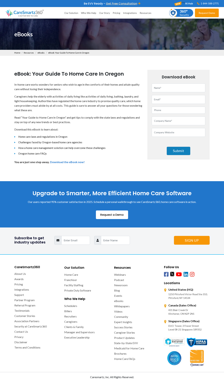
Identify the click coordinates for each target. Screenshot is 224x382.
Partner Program (24, 300)
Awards (19, 279)
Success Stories (123, 327)
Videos (118, 311)
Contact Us (21, 331)
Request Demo (207, 12)
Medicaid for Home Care (129, 348)
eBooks (41, 52)
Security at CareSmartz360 (30, 326)
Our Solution (71, 12)
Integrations (130, 12)
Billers (68, 311)
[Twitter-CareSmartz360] (172, 274)
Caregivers (70, 321)
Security (184, 12)
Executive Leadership (77, 337)
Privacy (18, 337)
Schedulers (70, 305)
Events (118, 295)
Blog (117, 290)
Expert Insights (123, 322)
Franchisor (70, 280)
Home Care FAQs (124, 358)
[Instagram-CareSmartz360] (192, 274)
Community (121, 316)
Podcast (119, 280)
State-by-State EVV (126, 343)
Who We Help (88, 12)
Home (17, 52)
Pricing (116, 12)
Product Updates (124, 337)
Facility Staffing (73, 285)
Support (19, 294)
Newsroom (121, 285)
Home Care (71, 274)
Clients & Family (74, 327)
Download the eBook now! (67, 162)
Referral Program (24, 305)
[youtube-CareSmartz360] (179, 274)
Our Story (104, 12)
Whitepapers (122, 306)
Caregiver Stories (124, 332)
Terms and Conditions (27, 347)
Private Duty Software (77, 290)
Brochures (120, 353)
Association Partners (26, 321)
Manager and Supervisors (79, 332)
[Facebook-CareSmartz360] (166, 274)
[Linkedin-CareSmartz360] (186, 274)
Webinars (120, 274)
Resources (145, 12)
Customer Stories (24, 315)
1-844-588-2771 (209, 3)
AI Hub (189, 3)
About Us (20, 273)
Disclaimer (20, 342)
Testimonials (22, 310)
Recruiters (70, 316)
